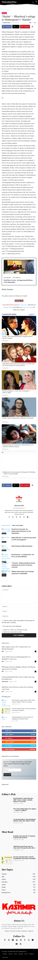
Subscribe (32, 749)
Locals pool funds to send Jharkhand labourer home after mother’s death (24, 820)
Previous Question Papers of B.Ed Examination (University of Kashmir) (24, 857)
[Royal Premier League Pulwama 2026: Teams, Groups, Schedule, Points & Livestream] (6, 703)
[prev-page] (3, 580)
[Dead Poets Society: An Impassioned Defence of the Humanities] (6, 531)
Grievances (24, 931)
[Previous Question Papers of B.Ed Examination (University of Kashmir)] (6, 711)
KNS (3, 651)
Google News (23, 305)
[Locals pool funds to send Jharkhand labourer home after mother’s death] (7, 822)
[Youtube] (28, 517)
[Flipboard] (13, 940)
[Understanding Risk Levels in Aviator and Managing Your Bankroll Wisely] (6, 719)
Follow (33, 734)
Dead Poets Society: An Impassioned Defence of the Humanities (21, 531)
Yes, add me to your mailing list (12, 626)
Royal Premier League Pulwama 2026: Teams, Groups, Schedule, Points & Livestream (23, 800)
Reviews (8, 10)
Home (3, 10)
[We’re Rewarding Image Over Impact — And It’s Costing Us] (7, 812)
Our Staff (13, 931)
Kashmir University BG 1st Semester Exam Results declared (24, 836)
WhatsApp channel (27, 307)
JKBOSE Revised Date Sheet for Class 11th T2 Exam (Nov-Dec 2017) (24, 847)
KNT (3, 661)
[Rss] (20, 944)
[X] (24, 517)
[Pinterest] (17, 517)
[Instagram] (13, 517)
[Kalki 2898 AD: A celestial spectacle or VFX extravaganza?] (6, 540)
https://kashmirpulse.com (19, 508)
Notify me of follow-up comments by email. (15, 629)
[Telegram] (32, 940)
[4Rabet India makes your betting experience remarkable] (6, 574)
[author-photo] (19, 503)
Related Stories (6, 525)
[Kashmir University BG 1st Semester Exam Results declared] (7, 839)
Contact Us (30, 931)
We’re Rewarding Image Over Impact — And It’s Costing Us (24, 809)
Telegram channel (8, 307)
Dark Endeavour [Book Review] (21, 546)
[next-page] (6, 580)
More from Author (17, 525)
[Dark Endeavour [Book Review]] (6, 548)
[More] (32, 26)
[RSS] (20, 517)
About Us (7, 931)
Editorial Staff (6, 22)
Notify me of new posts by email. (13, 632)
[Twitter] (9, 940)
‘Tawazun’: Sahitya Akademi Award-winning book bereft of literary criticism (23, 565)
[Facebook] (9, 517)
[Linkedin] (17, 940)
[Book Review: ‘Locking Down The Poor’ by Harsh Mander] (6, 558)
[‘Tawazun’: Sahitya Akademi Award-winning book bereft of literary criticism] (6, 568)
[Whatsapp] (29, 940)
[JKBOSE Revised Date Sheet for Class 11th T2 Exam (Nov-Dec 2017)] (7, 850)
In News (18, 931)
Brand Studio (5, 681)
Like (34, 730)
